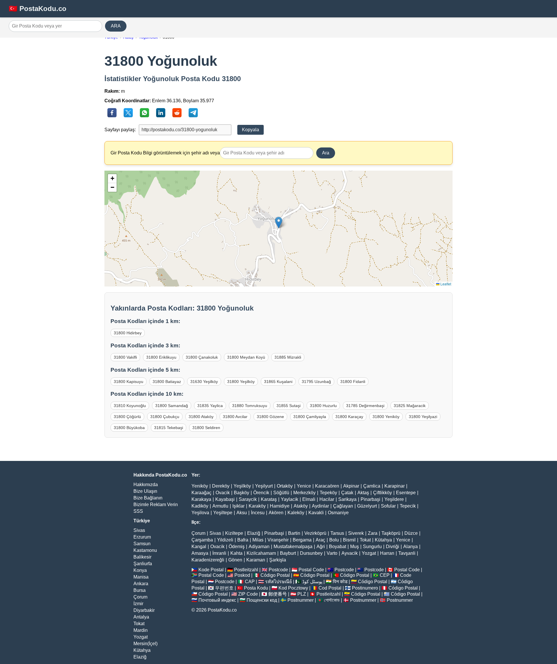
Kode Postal (211, 569)
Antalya (141, 616)
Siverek (356, 533)
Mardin (140, 630)
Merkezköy (304, 492)
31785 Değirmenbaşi (365, 405)
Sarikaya (347, 499)
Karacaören (327, 486)
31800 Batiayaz (167, 381)
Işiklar (238, 506)
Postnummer (300, 600)
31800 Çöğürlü (127, 416)
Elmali (308, 499)
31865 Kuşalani (278, 381)
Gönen (235, 559)
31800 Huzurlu (323, 405)
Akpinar (351, 486)
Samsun (142, 543)
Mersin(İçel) (145, 643)
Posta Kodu (256, 587)
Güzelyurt (367, 506)
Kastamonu (145, 550)
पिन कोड (340, 581)
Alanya (410, 546)
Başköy (241, 492)
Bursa (139, 590)
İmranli (219, 553)
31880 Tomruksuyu (249, 405)
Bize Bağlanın (147, 497)
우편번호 (224, 587)
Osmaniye (338, 512)
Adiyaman (259, 546)
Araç (320, 539)
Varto (332, 553)
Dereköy (220, 486)
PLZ (301, 594)
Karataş (269, 499)
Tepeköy (328, 492)
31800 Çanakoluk (202, 357)
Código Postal (275, 575)
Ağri (321, 546)
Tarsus (337, 533)
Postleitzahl (246, 569)
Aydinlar (320, 506)
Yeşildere (394, 499)
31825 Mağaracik (410, 405)
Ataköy (301, 506)
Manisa (141, 576)
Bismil (349, 539)
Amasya (199, 553)
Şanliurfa (142, 563)
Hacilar (326, 499)
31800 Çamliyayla (309, 416)
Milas (257, 539)
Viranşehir (278, 539)
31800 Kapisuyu (128, 381)
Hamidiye (280, 506)
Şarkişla (277, 559)
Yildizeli (225, 539)
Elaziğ (140, 656)
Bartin (294, 533)
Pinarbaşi (370, 499)
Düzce (411, 533)
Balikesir (142, 556)
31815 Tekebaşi (168, 427)
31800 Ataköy (201, 416)
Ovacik (223, 492)
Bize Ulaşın (145, 491)
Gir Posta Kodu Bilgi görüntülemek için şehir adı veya (165, 152)
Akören (276, 512)
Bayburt (288, 553)
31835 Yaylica (210, 405)
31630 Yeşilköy (204, 381)
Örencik (261, 492)
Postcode (278, 569)
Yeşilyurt (264, 486)
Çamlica (371, 486)
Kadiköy (199, 506)
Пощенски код (262, 600)
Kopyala (250, 129)
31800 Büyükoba (129, 427)
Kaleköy (295, 512)
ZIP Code (248, 594)
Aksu (241, 512)
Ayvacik (349, 553)
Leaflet (445, 283)
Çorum (140, 596)
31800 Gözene (270, 416)
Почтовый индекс (217, 600)
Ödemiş (237, 546)
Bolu (334, 539)
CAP (250, 581)
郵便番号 (277, 594)
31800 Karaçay (349, 416)
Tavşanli (406, 553)
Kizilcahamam (261, 553)
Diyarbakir (144, 610)
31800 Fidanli (352, 381)
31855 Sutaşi (288, 405)
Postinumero (365, 587)
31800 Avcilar (235, 416)
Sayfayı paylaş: (120, 129)
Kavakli (316, 512)
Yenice (304, 486)
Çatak (347, 492)
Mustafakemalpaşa (293, 546)
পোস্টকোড (332, 600)
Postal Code (311, 569)
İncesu (258, 512)
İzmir (138, 603)
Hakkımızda (145, 484)
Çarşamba (202, 539)
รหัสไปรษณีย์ (278, 581)
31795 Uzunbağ (316, 381)
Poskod (242, 575)
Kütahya (142, 650)
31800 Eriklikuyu (161, 357)
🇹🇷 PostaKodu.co (37, 8)
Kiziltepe (234, 533)
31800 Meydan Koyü (246, 357)
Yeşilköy (242, 486)
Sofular (388, 506)
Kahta (236, 553)
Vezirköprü (315, 533)
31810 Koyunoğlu (130, 405)
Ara (325, 152)
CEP (385, 575)
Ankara (140, 583)
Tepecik (408, 506)
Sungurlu (372, 546)
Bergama (302, 539)
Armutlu (220, 506)
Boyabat (337, 546)
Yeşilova (200, 512)
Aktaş (363, 492)
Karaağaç (201, 492)
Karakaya (201, 499)
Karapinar (394, 486)
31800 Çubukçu (164, 416)
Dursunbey (311, 553)
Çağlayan (343, 506)
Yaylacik (289, 499)
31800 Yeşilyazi (423, 416)
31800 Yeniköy (385, 416)
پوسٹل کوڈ (312, 581)
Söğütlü (281, 492)
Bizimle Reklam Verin (155, 504)
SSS (138, 511)
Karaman (255, 559)
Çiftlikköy (382, 492)
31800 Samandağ (171, 405)
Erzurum (142, 537)
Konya (140, 570)
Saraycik (248, 499)
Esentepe (406, 492)
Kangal (198, 546)
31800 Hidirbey (128, 333)
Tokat (138, 623)
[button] (278, 223)
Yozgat (140, 636)
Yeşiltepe (222, 512)
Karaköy (257, 506)
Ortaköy (285, 486)
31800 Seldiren (206, 427)
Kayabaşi (225, 499)
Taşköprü (390, 533)
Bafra (242, 539)
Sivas (139, 530)
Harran (387, 553)
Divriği (392, 546)
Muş (354, 546)
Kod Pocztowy (293, 587)
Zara (372, 533)
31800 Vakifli (125, 357)
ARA (116, 25)
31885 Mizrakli (287, 357)
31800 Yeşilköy (241, 381)
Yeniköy (199, 486)
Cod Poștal (330, 587)
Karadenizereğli (207, 559)
